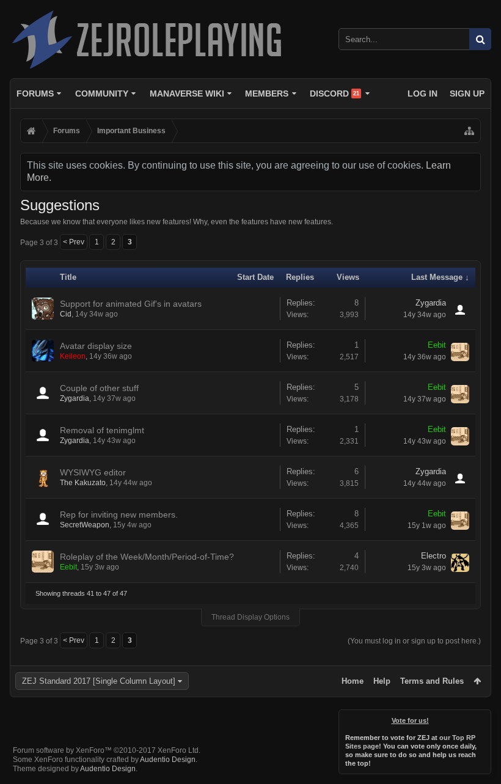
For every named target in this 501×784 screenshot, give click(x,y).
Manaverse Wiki (187, 93)
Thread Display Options (250, 617)
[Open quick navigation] (469, 130)
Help (381, 681)
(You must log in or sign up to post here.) (414, 641)
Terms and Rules (432, 681)
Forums (35, 93)
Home (353, 681)
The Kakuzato (83, 482)
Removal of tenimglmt (102, 430)
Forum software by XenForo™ (106, 750)
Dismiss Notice (483, 718)
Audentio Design (168, 759)
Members (266, 93)
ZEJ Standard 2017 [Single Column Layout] (98, 681)
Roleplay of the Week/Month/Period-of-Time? (147, 557)
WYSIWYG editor (93, 472)
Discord (334, 93)
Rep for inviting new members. (119, 514)
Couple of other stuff (99, 388)
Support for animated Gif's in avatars (131, 304)
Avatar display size (96, 346)
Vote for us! (410, 720)
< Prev (73, 242)
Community (101, 93)
